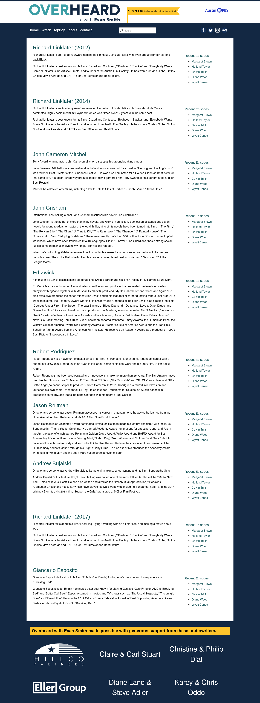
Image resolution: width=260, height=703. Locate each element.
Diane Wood (199, 77)
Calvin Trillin (199, 72)
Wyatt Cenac (200, 82)
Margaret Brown (202, 61)
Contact (86, 30)
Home (34, 30)
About (72, 30)
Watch (46, 30)
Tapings (59, 30)
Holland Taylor (201, 66)
